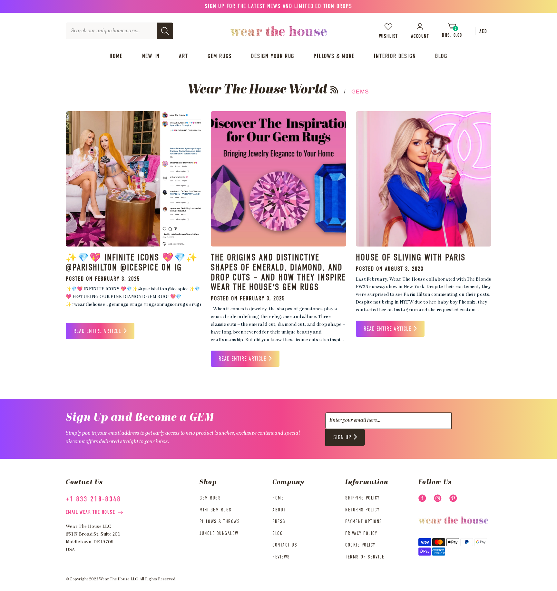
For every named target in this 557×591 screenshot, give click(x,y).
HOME (278, 498)
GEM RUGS (210, 498)
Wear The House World (257, 90)
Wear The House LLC (118, 579)
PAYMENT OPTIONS (363, 521)
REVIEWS (281, 557)
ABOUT (279, 510)
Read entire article (97, 331)
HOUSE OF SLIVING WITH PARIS (410, 257)
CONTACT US (284, 545)
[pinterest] (453, 498)
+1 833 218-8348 (93, 499)
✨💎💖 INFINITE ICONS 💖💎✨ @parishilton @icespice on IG (132, 262)
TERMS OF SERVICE (364, 557)
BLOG (277, 533)
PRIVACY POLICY (361, 533)
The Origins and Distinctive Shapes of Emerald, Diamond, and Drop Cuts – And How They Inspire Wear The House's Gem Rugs (278, 272)
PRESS (279, 521)
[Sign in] (420, 26)
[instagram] (438, 498)
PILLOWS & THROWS (220, 521)
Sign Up (342, 438)
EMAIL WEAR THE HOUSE (90, 512)
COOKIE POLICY (360, 545)
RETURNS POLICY (362, 510)
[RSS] (334, 89)
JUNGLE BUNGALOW (219, 533)
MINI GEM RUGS (216, 510)
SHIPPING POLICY (362, 498)
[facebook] (422, 498)
